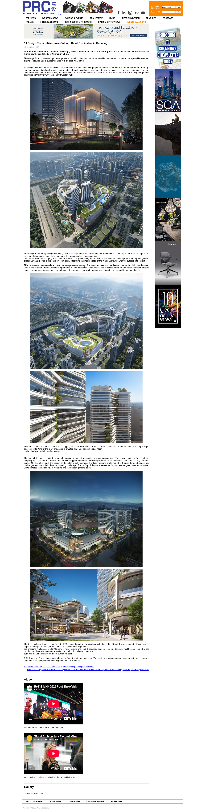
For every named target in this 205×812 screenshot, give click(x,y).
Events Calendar (136, 22)
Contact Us (74, 801)
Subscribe (116, 801)
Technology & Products (78, 22)
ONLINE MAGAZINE (95, 801)
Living (112, 18)
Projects (168, 18)
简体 (60, 14)
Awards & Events (74, 18)
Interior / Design (131, 18)
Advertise (55, 801)
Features (151, 18)
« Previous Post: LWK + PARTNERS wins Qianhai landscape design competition (59, 667)
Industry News (50, 18)
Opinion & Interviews (109, 22)
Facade (30, 22)
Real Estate (96, 18)
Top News (31, 18)
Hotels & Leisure (49, 22)
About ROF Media (35, 801)
